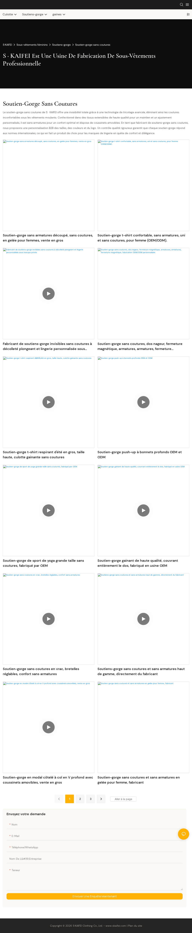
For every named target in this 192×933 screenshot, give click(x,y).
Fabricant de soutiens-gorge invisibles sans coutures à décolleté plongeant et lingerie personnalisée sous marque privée (47, 346)
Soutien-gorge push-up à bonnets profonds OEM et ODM (140, 454)
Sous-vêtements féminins (32, 44)
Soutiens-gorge (61, 44)
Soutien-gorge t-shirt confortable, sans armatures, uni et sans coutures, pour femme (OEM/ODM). (141, 238)
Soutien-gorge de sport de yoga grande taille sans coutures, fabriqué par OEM (43, 563)
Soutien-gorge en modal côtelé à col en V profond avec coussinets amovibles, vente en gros (48, 780)
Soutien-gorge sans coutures (92, 44)
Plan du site (135, 925)
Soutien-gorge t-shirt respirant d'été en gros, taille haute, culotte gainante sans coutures (44, 454)
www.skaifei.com (116, 925)
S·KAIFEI (7, 44)
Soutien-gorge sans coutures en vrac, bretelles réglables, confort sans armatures (41, 671)
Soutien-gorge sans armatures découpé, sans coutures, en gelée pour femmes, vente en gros (48, 238)
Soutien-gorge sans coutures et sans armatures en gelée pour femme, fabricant (139, 780)
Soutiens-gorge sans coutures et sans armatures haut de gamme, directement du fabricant (141, 671)
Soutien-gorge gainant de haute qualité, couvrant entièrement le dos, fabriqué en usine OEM (138, 563)
